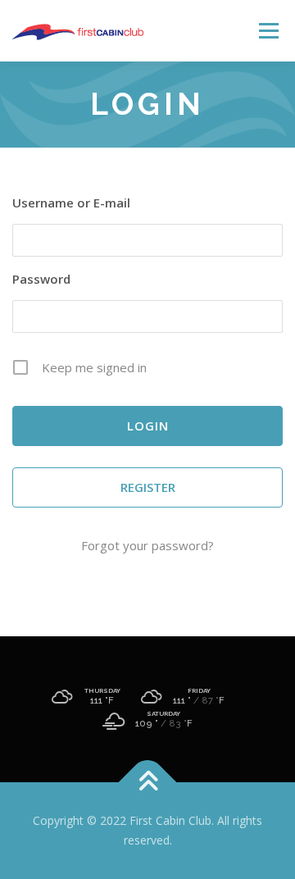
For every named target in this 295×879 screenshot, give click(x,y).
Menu (267, 31)
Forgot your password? (147, 545)
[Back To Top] (148, 783)
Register (147, 487)
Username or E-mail (71, 202)
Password (41, 279)
